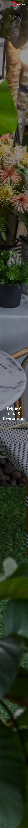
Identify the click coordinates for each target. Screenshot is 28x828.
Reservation (21, 4)
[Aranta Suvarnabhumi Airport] (14, 4)
